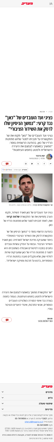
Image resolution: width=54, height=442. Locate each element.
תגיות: (49, 319)
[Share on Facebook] (44, 164)
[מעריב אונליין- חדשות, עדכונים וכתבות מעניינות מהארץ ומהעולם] (27, 4)
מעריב (50, 111)
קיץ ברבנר (40, 155)
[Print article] (26, 164)
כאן (51, 321)
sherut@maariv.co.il (34, 421)
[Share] (50, 164)
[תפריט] (51, 4)
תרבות (42, 111)
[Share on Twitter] (38, 164)
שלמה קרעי (43, 321)
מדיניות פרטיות (35, 438)
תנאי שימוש (47, 438)
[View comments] (7, 163)
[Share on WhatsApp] (32, 164)
